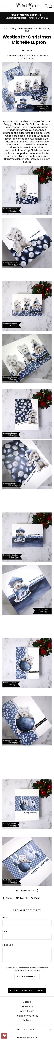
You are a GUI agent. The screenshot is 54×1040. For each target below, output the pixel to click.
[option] (27, 16)
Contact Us (27, 1006)
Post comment (27, 976)
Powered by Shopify (27, 1037)
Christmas (23, 28)
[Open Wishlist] (4, 1036)
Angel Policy (27, 1011)
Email (5, 931)
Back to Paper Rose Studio (29, 990)
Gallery (27, 1020)
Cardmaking (10, 28)
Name (5, 917)
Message (7, 945)
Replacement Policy (27, 1015)
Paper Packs (35, 28)
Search (27, 1001)
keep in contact (27, 1029)
